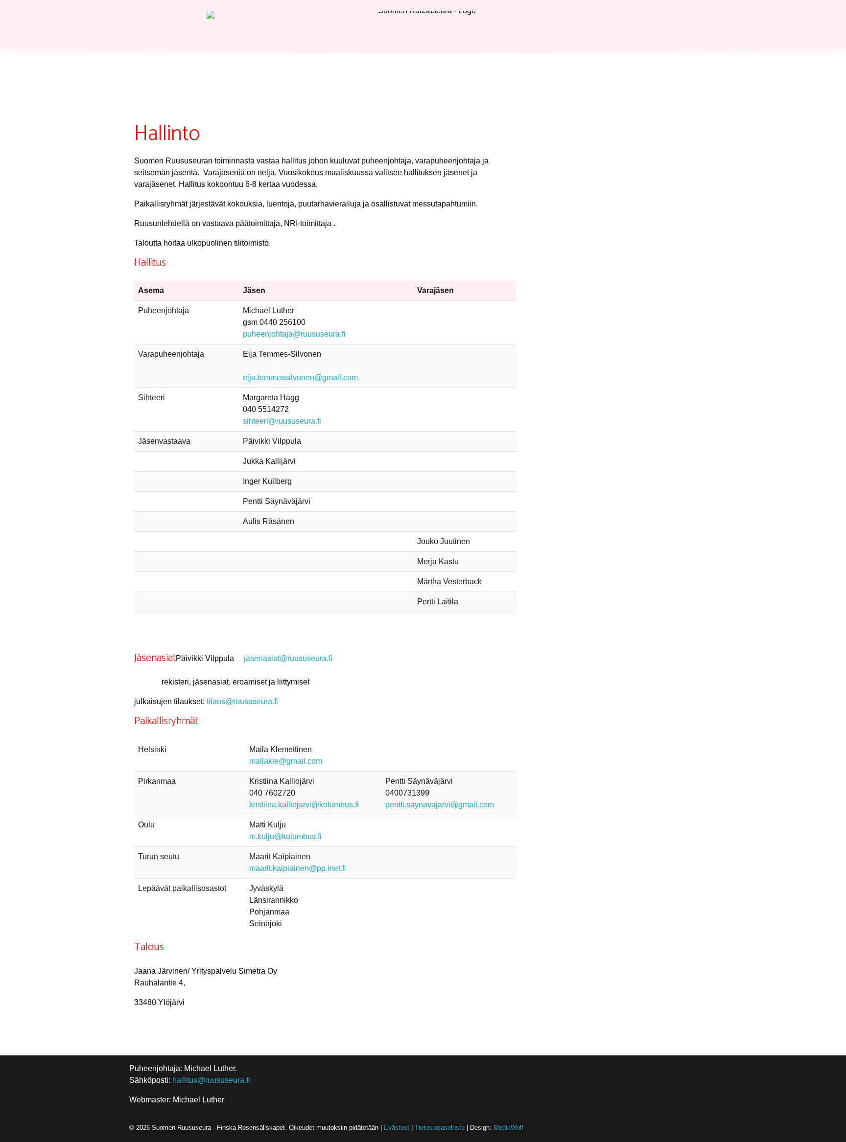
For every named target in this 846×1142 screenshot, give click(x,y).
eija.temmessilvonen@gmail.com (300, 377)
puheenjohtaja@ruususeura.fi (294, 334)
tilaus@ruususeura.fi (242, 701)
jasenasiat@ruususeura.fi (288, 658)
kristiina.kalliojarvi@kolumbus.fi (304, 804)
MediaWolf (508, 1127)
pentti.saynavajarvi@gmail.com (439, 804)
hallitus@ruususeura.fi (211, 1080)
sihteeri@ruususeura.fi (282, 421)
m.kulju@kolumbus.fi (285, 836)
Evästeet (396, 1127)
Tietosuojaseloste (440, 1127)
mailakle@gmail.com (285, 761)
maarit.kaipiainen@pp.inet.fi (297, 868)
